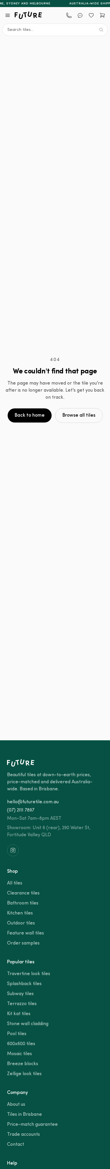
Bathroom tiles (22, 903)
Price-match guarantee (32, 1124)
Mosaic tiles (19, 1054)
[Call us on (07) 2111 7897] (69, 15)
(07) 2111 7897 (20, 810)
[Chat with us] (80, 15)
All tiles (14, 883)
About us (16, 1104)
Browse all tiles (78, 415)
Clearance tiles (23, 893)
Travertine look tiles (28, 974)
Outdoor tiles (21, 923)
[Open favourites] (91, 15)
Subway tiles (20, 994)
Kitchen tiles (20, 913)
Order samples (23, 943)
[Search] (101, 30)
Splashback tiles (24, 984)
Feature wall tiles (25, 933)
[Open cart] (102, 15)
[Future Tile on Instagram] (13, 850)
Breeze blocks (22, 1064)
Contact (15, 1144)
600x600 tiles (21, 1044)
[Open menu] (7, 15)
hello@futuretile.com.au (33, 802)
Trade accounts (23, 1134)
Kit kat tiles (19, 1014)
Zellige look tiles (24, 1074)
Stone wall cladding (27, 1024)
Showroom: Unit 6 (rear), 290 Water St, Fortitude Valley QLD (48, 831)
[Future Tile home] (28, 15)
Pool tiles (16, 1034)
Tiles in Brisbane (24, 1114)
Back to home (30, 415)
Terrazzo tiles (22, 1004)
